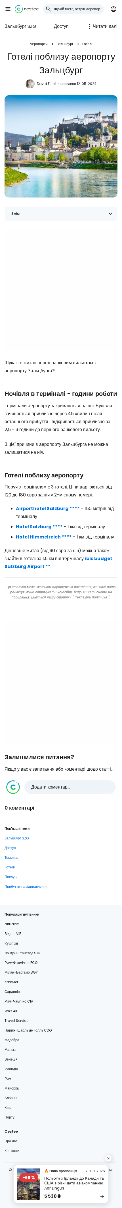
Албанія (11, 1097)
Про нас (11, 1141)
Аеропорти (39, 43)
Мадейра (12, 1039)
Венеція (11, 1059)
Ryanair (11, 943)
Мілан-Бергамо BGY (21, 972)
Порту (9, 1117)
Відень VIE (13, 933)
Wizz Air (11, 1011)
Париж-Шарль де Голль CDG (28, 1030)
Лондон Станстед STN (23, 953)
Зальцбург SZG (20, 26)
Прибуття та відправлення (26, 886)
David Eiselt (46, 83)
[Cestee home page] (27, 9)
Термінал (12, 857)
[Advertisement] (61, 289)
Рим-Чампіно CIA (19, 1001)
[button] (7, 9)
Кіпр (8, 1107)
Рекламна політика (91, 597)
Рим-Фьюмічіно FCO (21, 962)
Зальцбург (65, 43)
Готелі (87, 43)
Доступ (61, 26)
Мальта (10, 1049)
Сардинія (12, 991)
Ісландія (11, 1068)
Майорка (12, 1088)
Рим (8, 1078)
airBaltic (12, 924)
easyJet (11, 982)
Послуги (11, 876)
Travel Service (16, 1020)
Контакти (12, 1150)
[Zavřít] (108, 1158)
